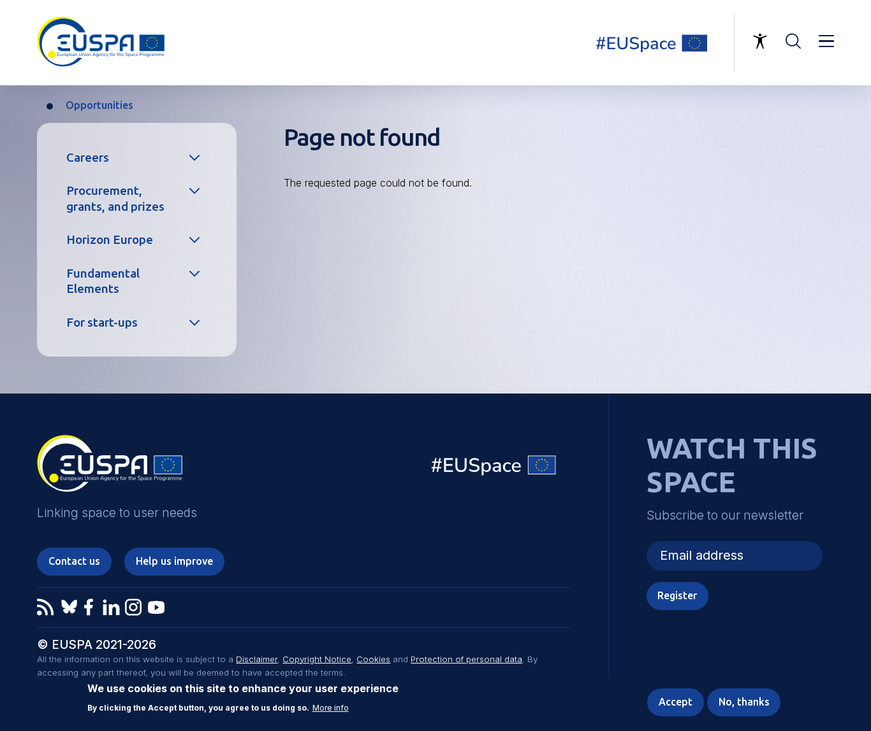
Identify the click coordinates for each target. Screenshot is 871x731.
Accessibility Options (760, 41)
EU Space (494, 468)
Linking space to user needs (659, 42)
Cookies (373, 659)
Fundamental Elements (103, 281)
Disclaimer (256, 659)
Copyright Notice (316, 659)
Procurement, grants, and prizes (115, 198)
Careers (87, 157)
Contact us (74, 561)
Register (677, 595)
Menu (826, 41)
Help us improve (174, 561)
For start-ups (102, 322)
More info (330, 707)
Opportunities (99, 105)
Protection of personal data (466, 659)
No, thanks (744, 701)
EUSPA (109, 468)
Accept (675, 701)
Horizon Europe (109, 239)
